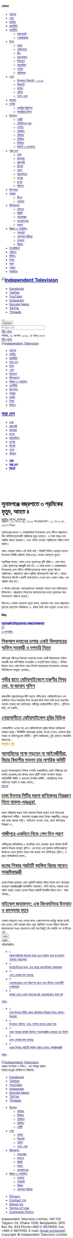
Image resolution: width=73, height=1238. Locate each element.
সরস (11, 264)
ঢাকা (19, 154)
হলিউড (20, 139)
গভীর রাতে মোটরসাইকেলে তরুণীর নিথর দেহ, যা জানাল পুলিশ (34, 682)
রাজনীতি (13, 26)
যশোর (20, 178)
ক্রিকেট (21, 84)
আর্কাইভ (13, 271)
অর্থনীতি (13, 30)
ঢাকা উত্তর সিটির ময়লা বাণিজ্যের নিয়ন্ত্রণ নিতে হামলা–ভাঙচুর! (36, 798)
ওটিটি (19, 119)
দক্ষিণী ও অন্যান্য (26, 147)
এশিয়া (20, 69)
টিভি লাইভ (7, 332)
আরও (5, 936)
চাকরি (12, 104)
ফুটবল (20, 88)
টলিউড (20, 143)
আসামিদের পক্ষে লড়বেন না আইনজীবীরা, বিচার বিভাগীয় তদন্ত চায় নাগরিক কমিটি (34, 756)
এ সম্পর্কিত (7, 632)
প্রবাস (12, 268)
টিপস (19, 197)
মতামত (12, 100)
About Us (16, 1204)
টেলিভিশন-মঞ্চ (24, 123)
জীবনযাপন (14, 205)
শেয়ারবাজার (22, 38)
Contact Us (17, 1200)
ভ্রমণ (20, 225)
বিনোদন (13, 116)
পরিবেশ (12, 252)
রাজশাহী (21, 162)
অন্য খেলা (22, 96)
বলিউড (20, 135)
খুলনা (19, 170)
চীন (18, 53)
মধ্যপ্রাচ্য (22, 57)
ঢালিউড (21, 131)
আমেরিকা (21, 65)
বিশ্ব (11, 41)
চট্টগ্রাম (21, 158)
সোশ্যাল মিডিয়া (25, 236)
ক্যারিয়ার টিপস (24, 112)
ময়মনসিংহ (22, 174)
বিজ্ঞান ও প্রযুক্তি (18, 229)
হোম (11, 18)
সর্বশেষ (12, 14)
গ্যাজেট (21, 232)
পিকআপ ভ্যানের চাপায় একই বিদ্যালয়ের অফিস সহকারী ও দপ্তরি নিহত (34, 644)
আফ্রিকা (21, 73)
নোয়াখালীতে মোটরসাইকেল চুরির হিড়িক (33, 717)
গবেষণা (20, 201)
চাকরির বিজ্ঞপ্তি (25, 108)
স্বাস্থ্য (12, 193)
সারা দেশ (13, 151)
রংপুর (19, 182)
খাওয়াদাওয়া (22, 221)
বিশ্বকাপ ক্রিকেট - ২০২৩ (30, 80)
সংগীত (20, 127)
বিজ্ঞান (20, 244)
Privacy (14, 1196)
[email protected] (52, 1231)
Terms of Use (19, 1208)
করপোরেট (21, 34)
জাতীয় (12, 22)
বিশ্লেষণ (13, 190)
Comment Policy (21, 1212)
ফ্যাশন (20, 209)
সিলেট (20, 166)
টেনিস (20, 92)
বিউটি (19, 213)
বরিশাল (20, 186)
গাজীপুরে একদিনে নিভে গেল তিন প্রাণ (32, 834)
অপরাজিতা (14, 248)
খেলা (11, 77)
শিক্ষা (11, 260)
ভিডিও (12, 256)
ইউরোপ (21, 61)
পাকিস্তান (22, 49)
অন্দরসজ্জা (21, 217)
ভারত (19, 45)
